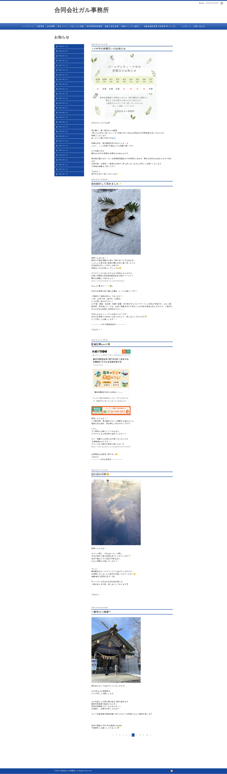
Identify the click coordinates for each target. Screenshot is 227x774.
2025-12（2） (64, 65)
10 (147, 735)
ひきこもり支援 (77, 26)
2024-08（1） (64, 112)
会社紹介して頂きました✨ (106, 183)
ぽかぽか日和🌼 (100, 474)
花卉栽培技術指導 (94, 26)
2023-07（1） (64, 164)
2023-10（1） (64, 150)
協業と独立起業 (112, 26)
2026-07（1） (64, 46)
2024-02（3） (64, 131)
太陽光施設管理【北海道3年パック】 (161, 26)
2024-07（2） (64, 117)
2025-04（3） (64, 84)
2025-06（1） (64, 79)
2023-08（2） (64, 160)
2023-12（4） (64, 141)
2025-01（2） (64, 93)
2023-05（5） (64, 169)
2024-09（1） (64, 108)
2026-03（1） (64, 56)
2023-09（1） (64, 155)
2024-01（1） (64, 136)
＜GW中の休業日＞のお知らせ (108, 48)
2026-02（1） (64, 60)
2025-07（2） (64, 74)
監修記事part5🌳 (100, 344)
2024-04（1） (64, 126)
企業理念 (40, 26)
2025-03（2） (64, 89)
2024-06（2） (64, 122)
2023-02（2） (64, 174)
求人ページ (62, 26)
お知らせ (187, 26)
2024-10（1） (64, 103)
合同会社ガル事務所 (81, 10)
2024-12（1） (64, 98)
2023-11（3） (64, 145)
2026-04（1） (64, 51)
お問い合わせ (199, 26)
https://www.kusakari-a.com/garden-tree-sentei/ (111, 447)
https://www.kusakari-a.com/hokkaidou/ (108, 281)
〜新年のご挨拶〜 (101, 612)
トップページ (28, 26)
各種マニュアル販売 (130, 26)
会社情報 (51, 26)
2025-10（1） (64, 70)
